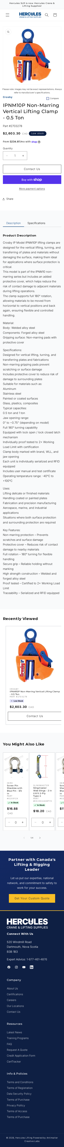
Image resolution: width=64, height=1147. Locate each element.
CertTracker (14, 1061)
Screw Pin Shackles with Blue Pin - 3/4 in (14, 789)
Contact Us (13, 1011)
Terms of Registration (20, 1088)
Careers (11, 1000)
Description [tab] (13, 223)
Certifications (15, 994)
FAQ (9, 1044)
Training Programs (18, 1038)
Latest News (14, 1032)
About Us (12, 988)
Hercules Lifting (23, 1137)
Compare (54, 98)
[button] (7, 15)
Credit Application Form (21, 1055)
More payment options (32, 188)
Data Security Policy (19, 1093)
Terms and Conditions (20, 1082)
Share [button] (9, 198)
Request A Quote (17, 1049)
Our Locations (15, 1006)
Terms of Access (17, 1111)
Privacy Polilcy (16, 1105)
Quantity (8, 148)
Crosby (7, 97)
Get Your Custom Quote (32, 898)
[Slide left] (24, 838)
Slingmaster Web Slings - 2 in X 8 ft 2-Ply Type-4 (42, 792)
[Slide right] (40, 838)
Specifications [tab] (36, 223)
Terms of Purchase (18, 1099)
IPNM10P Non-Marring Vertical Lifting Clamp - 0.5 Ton (35, 693)
